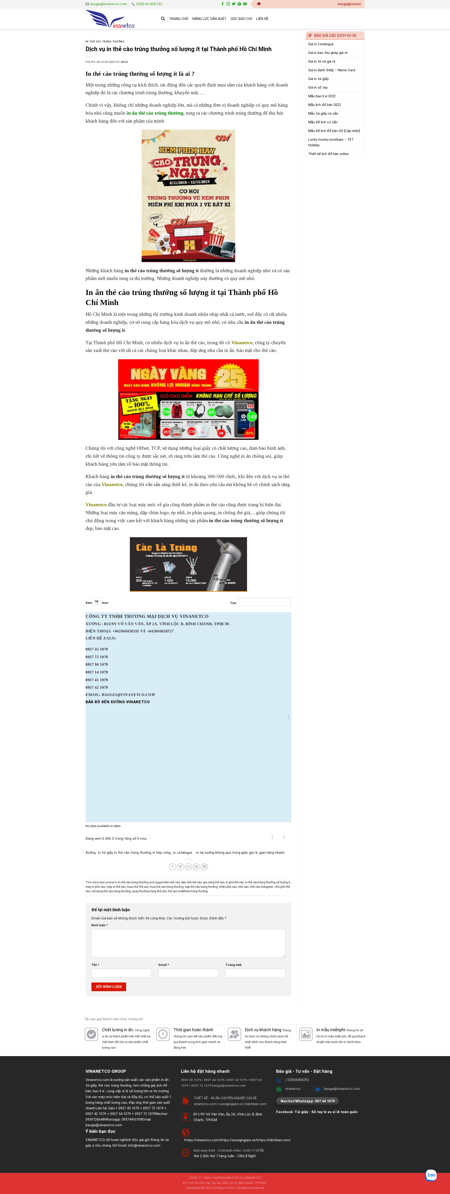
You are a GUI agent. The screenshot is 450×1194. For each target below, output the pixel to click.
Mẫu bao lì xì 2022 (322, 96)
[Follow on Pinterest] (239, 4)
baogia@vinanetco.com (104, 1125)
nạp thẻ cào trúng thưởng (201, 886)
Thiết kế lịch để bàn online (328, 154)
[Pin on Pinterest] (196, 866)
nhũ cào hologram (261, 886)
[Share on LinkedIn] (204, 866)
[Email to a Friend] (188, 866)
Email (163, 965)
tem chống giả (144, 1085)
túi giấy (91, 1085)
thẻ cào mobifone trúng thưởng (188, 891)
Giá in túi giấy (318, 79)
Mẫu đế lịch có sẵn (323, 122)
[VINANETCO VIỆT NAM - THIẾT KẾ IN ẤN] (120, 18)
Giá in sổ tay (317, 87)
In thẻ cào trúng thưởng (105, 41)
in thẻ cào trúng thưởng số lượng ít (267, 882)
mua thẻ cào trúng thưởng (167, 886)
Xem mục (97, 603)
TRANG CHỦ (178, 19)
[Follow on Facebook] (222, 4)
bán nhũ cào (172, 882)
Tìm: (233, 603)
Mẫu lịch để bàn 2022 (324, 105)
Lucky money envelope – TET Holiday (331, 142)
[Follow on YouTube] (245, 4)
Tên (95, 965)
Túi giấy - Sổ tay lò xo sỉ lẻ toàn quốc (326, 1112)
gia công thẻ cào (213, 882)
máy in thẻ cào (116, 886)
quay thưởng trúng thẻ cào (149, 891)
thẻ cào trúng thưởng (114, 1085)
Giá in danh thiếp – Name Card (331, 70)
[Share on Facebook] (172, 866)
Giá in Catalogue (321, 44)
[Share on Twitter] (180, 866)
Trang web (233, 965)
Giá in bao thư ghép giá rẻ (328, 53)
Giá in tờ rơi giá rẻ (321, 61)
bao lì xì (98, 1091)
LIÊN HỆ (262, 19)
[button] (288, 717)
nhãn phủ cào (228, 886)
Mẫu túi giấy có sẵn (323, 113)
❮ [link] (272, 837)
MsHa (124, 62)
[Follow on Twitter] (234, 4)
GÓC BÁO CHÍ (241, 19)
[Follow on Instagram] (228, 4)
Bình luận (99, 925)
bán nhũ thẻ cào (191, 882)
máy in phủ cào (95, 886)
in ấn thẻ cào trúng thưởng (154, 113)
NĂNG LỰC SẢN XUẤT (209, 19)
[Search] (163, 18)
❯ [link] (283, 837)
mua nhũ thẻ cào (137, 886)
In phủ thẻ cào (235, 882)
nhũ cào (243, 886)
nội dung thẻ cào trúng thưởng (111, 891)
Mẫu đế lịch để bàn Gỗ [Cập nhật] (334, 131)
